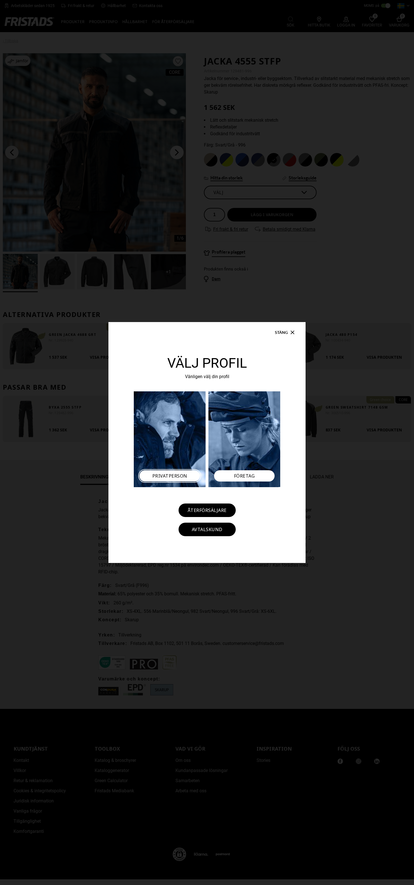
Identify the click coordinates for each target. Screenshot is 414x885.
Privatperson (169, 476)
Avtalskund (207, 529)
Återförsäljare (207, 510)
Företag (244, 476)
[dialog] (207, 442)
